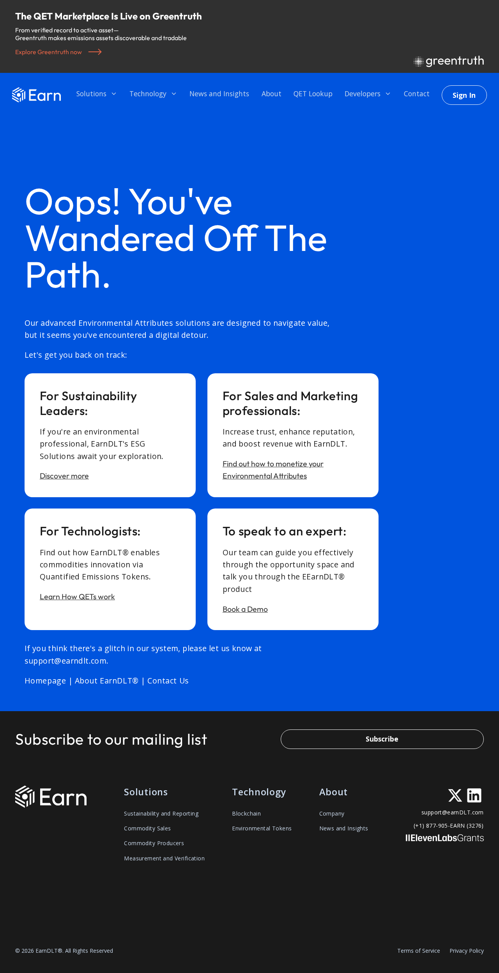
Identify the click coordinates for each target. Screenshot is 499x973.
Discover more (64, 475)
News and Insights (343, 828)
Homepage (45, 680)
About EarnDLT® (107, 680)
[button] (96, 95)
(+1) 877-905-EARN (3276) (449, 825)
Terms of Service (418, 951)
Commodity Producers (154, 843)
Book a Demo (245, 609)
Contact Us (168, 680)
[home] (36, 94)
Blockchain (246, 813)
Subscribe (382, 738)
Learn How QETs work (77, 596)
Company (332, 813)
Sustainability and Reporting (161, 813)
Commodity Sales (147, 828)
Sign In (464, 95)
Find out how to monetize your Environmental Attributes (273, 469)
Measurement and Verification (164, 858)
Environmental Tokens (262, 828)
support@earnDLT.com (452, 812)
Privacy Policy (466, 951)
